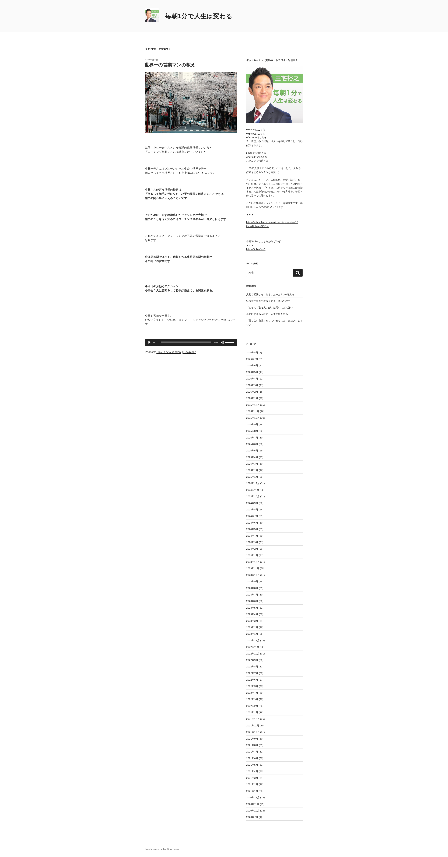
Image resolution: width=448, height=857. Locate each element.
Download (189, 352)
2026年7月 (252, 359)
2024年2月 (252, 548)
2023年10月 (253, 575)
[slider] (230, 342)
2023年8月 (252, 588)
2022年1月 (252, 712)
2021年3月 (252, 777)
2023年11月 (252, 568)
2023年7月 (252, 594)
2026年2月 (252, 391)
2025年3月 (252, 463)
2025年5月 (252, 450)
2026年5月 (252, 372)
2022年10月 (253, 653)
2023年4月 (252, 614)
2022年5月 (252, 686)
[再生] (149, 342)
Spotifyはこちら (256, 133)
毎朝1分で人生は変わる (198, 16)
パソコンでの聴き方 (257, 160)
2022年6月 (252, 679)
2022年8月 (252, 666)
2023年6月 (252, 601)
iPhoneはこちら (256, 129)
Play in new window (168, 352)
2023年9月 (252, 581)
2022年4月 (252, 692)
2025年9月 (252, 424)
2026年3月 (252, 385)
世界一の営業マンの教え (170, 64)
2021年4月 (252, 771)
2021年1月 (252, 791)
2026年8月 (252, 352)
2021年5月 (252, 764)
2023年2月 (252, 627)
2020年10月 (253, 810)
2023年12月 (253, 561)
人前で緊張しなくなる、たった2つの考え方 (270, 294)
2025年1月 (252, 476)
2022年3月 (252, 699)
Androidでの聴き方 (256, 156)
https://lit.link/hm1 (255, 249)
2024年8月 (252, 509)
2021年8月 (252, 745)
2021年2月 (252, 784)
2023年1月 (252, 633)
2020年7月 (252, 817)
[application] (191, 342)
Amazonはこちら (257, 137)
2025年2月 (252, 470)
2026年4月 (252, 378)
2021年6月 (252, 758)
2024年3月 (252, 542)
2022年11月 (252, 647)
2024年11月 (252, 490)
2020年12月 (253, 797)
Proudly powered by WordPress (161, 849)
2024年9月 (252, 503)
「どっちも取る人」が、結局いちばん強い (269, 307)
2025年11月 (252, 411)
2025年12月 (253, 404)
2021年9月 (252, 738)
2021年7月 (252, 751)
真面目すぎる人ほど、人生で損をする (267, 314)
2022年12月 (253, 640)
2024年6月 (252, 522)
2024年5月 (252, 529)
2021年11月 (252, 725)
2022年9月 (252, 660)
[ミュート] (222, 342)
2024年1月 (252, 555)
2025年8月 (252, 431)
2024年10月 (253, 496)
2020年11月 (252, 804)
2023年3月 (252, 620)
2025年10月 (253, 417)
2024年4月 (252, 535)
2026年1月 (252, 398)
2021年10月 (253, 732)
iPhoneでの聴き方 (256, 152)
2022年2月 (252, 706)
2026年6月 (252, 365)
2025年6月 (252, 444)
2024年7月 (252, 516)
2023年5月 (252, 607)
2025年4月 (252, 457)
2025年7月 (252, 437)
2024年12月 (253, 483)
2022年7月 (252, 673)
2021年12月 (253, 718)
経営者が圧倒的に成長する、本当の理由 (268, 300)
